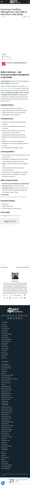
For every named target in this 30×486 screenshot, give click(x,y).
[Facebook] (10, 295)
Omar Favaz (15, 281)
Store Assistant (4, 267)
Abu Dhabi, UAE (7, 56)
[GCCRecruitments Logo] (15, 310)
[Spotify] (10, 298)
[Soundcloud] (7, 298)
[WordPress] (22, 298)
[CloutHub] (8, 295)
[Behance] (5, 295)
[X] (19, 298)
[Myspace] (22, 295)
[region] (15, 474)
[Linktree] (22, 318)
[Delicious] (8, 316)
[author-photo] (15, 279)
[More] (24, 20)
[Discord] (11, 316)
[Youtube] (25, 298)
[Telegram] (11, 318)
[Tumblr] (16, 298)
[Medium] (19, 295)
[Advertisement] (15, 38)
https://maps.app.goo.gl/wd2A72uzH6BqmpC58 (14, 197)
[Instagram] (13, 295)
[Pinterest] (5, 298)
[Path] (25, 295)
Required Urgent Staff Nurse (22, 267)
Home (2, 5)
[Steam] (13, 298)
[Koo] (16, 316)
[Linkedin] (16, 295)
